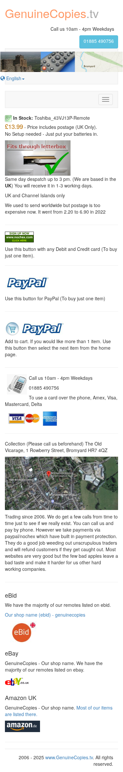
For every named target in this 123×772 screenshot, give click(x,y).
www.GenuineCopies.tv (69, 757)
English (13, 78)
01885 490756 (99, 41)
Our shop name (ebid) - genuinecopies (45, 614)
